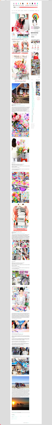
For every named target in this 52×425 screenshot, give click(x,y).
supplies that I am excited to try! (33, 89)
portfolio (16, 10)
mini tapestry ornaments (33, 97)
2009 (31, 119)
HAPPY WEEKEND (33, 98)
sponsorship (36, 10)
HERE (24, 269)
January (32, 114)
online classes (22, 10)
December (32, 88)
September (32, 109)
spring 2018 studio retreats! (33, 106)
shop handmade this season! (33, 103)
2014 (31, 116)
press (38, 10)
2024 (31, 83)
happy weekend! (33, 107)
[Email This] (18, 412)
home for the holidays (33, 91)
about (14, 10)
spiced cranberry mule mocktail (33, 90)
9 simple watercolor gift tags (33, 105)
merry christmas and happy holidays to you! (33, 93)
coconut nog (33, 99)
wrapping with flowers (33, 96)
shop (28, 10)
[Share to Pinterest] (20, 412)
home (12, 10)
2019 (31, 86)
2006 (31, 121)
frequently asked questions (31, 10)
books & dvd (19, 10)
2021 (31, 85)
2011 (31, 118)
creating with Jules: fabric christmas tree (33, 104)
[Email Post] (17, 412)
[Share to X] (19, 412)
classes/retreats (25, 10)
